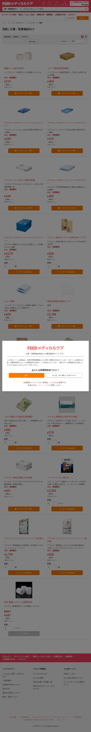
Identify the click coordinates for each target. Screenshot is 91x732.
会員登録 (53, 382)
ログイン (42, 385)
